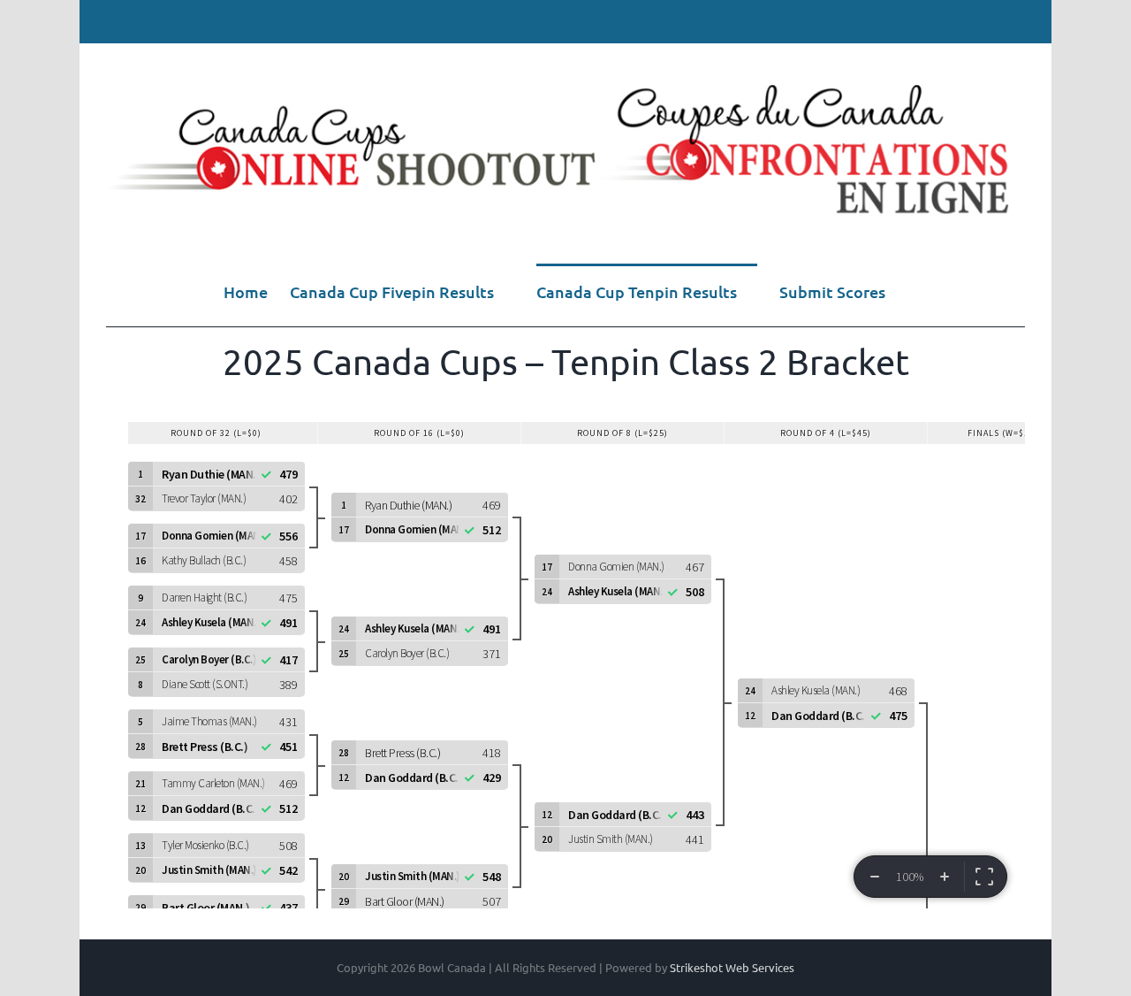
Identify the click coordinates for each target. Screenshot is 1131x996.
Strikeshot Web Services (732, 967)
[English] (986, 21)
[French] (1012, 21)
